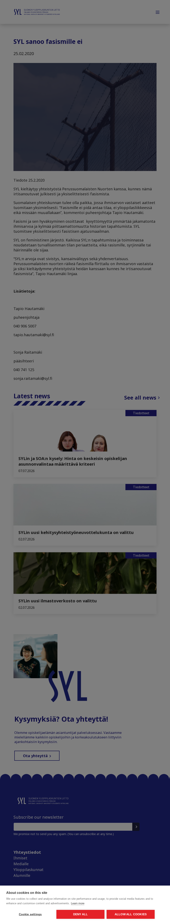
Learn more (77, 903)
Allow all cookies (131, 914)
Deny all (80, 914)
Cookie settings (30, 914)
